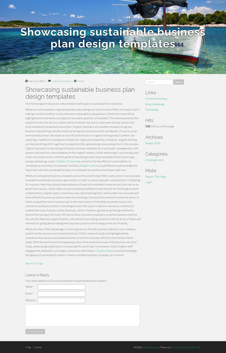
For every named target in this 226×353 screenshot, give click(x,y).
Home (80, 81)
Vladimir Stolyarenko (68, 161)
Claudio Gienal (104, 250)
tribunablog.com (150, 347)
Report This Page (34, 263)
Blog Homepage (155, 104)
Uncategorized (154, 160)
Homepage (152, 109)
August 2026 (152, 143)
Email (29, 293)
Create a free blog (156, 98)
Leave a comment (61, 81)
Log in (148, 182)
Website (30, 300)
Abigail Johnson (89, 165)
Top (29, 347)
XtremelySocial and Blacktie (185, 347)
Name (29, 286)
